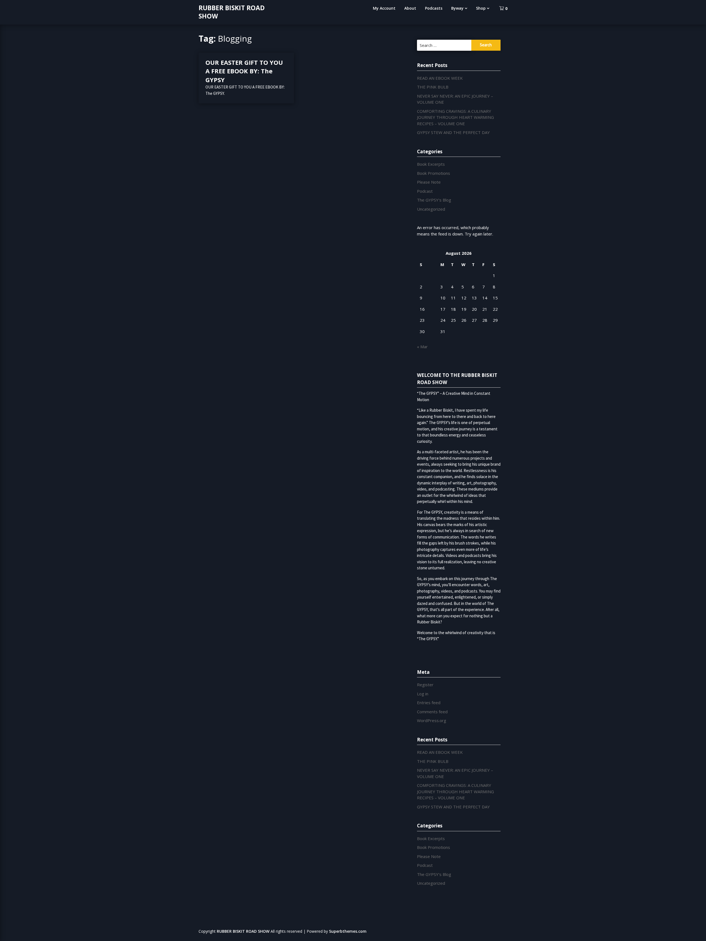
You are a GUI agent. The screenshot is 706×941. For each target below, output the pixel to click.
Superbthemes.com (348, 931)
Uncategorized (431, 209)
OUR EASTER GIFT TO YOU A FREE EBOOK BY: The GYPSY (244, 71)
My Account (384, 8)
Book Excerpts (431, 164)
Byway (457, 8)
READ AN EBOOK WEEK (440, 78)
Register (425, 684)
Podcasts (433, 8)
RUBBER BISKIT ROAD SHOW (232, 11)
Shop (481, 8)
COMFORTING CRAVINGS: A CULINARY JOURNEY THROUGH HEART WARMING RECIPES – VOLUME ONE (455, 117)
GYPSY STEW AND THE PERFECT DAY (453, 132)
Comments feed (432, 711)
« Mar (422, 346)
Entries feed (428, 702)
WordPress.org (431, 720)
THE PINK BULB (432, 87)
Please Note (429, 182)
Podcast (425, 191)
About (410, 8)
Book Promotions (433, 173)
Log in (422, 693)
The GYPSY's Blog (434, 200)
